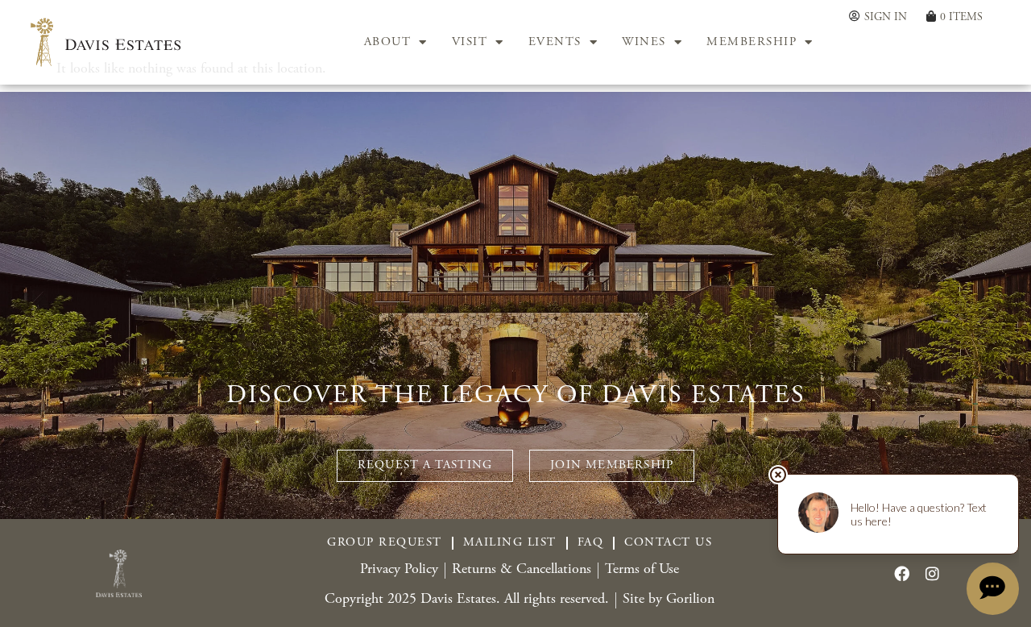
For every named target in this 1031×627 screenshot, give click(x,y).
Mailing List (510, 543)
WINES (644, 42)
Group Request (384, 543)
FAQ (591, 543)
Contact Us (668, 543)
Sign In (885, 17)
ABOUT (388, 42)
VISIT (470, 42)
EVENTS (555, 42)
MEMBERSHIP (751, 42)
